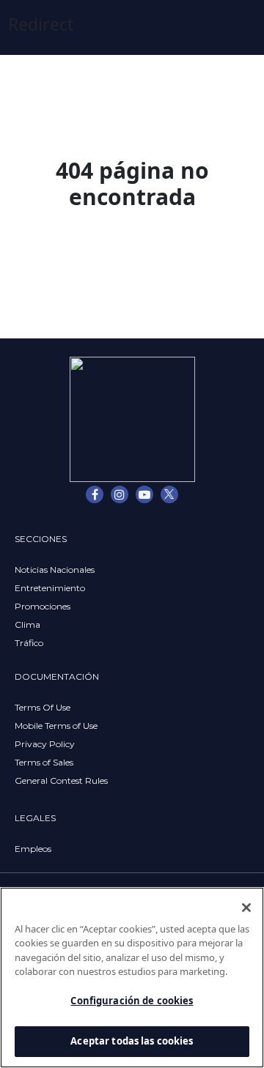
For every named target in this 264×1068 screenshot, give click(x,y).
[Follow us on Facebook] (94, 494)
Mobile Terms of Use (56, 725)
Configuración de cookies (131, 1000)
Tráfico (29, 642)
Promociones (42, 606)
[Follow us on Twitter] (169, 494)
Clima (27, 624)
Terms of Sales (44, 762)
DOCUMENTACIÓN (57, 676)
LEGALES (35, 817)
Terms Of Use (42, 707)
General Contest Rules (61, 780)
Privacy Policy (45, 743)
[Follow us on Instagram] (119, 494)
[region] (132, 977)
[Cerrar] (246, 907)
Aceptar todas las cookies (131, 1040)
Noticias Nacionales (55, 569)
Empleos (33, 848)
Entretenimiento (50, 587)
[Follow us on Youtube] (144, 494)
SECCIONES (41, 538)
